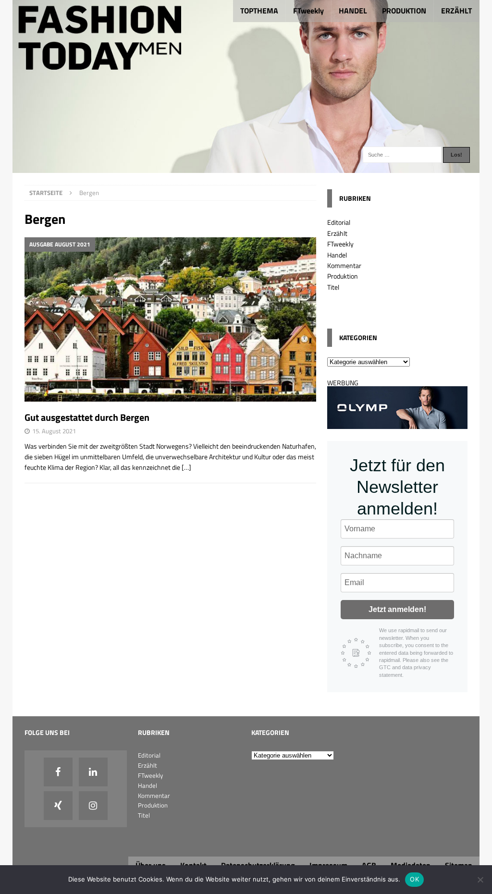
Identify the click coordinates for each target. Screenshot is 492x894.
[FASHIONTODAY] (246, 167)
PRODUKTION (404, 10)
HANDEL (353, 10)
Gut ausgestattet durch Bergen (87, 417)
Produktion (342, 276)
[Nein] (480, 879)
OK (414, 879)
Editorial (338, 222)
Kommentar (344, 265)
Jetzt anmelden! (397, 609)
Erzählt (337, 233)
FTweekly (308, 10)
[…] (186, 467)
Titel (333, 287)
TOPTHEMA (259, 10)
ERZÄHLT (456, 10)
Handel (337, 255)
